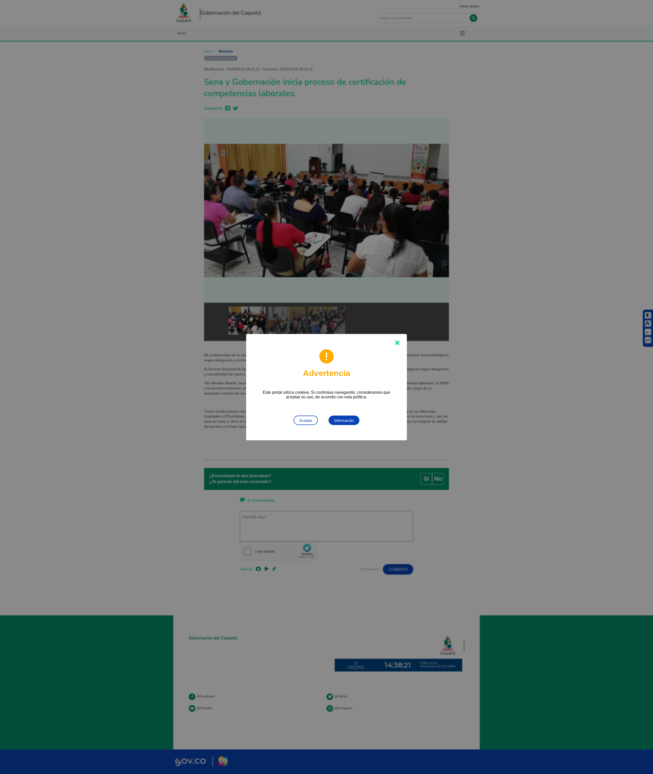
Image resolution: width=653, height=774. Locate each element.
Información (344, 420)
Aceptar (305, 420)
